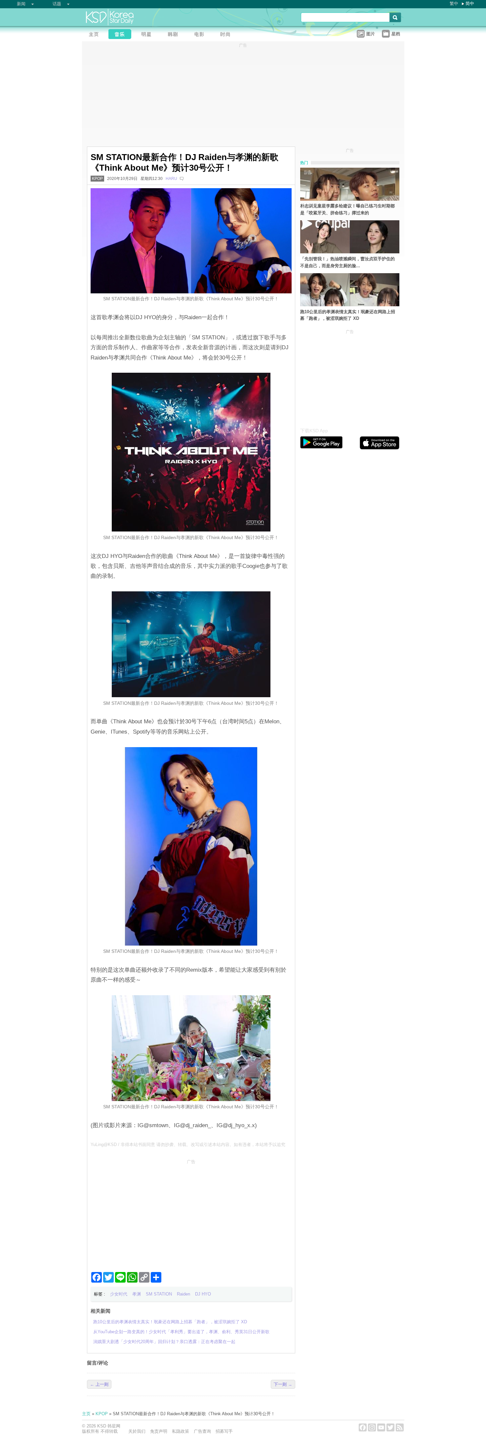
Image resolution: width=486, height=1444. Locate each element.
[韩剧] (174, 35)
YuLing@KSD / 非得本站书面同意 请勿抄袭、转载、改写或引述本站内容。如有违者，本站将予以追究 (188, 1144)
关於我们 (136, 1431)
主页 (86, 1413)
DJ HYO (203, 1294)
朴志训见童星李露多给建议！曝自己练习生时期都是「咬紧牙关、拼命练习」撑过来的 (347, 209)
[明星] (148, 35)
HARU (171, 178)
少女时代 (118, 1294)
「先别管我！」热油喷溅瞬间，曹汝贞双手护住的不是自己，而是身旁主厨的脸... (347, 262)
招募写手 (224, 1431)
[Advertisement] (191, 1213)
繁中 (454, 3)
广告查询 (202, 1431)
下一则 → (283, 1384)
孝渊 (136, 1294)
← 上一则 (99, 1384)
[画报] (227, 35)
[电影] (201, 35)
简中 (470, 3)
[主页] (95, 35)
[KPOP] (121, 35)
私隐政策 (180, 1431)
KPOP (97, 178)
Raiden (183, 1294)
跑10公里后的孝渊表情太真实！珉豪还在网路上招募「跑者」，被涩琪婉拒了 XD (347, 315)
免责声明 (158, 1431)
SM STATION (159, 1294)
